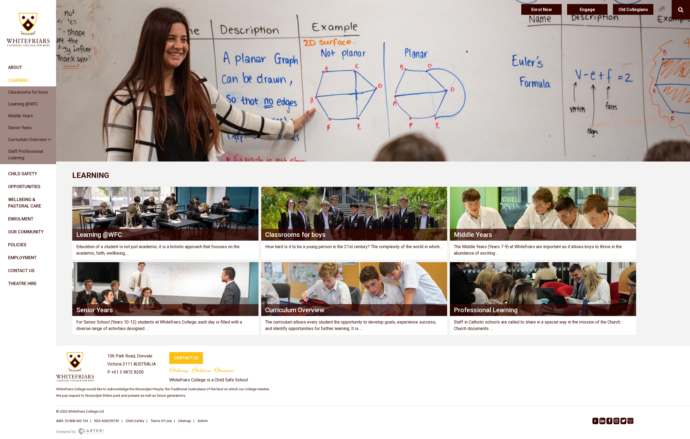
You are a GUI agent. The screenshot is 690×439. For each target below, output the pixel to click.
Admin (203, 421)
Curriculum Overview (27, 139)
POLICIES (17, 244)
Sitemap (184, 421)
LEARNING (18, 80)
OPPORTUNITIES (24, 186)
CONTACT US (21, 270)
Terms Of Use (161, 421)
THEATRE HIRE (22, 283)
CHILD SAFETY (22, 173)
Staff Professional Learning (25, 154)
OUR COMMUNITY (26, 231)
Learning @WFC (23, 104)
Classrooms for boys (28, 92)
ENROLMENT (20, 219)
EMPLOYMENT (22, 257)
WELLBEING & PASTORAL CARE (24, 203)
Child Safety (135, 421)
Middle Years (20, 115)
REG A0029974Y (106, 421)
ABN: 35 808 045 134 (72, 421)
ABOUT (15, 67)
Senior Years (20, 127)
